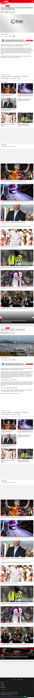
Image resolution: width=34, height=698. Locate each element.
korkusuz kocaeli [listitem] (13, 78)
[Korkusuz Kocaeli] (7, 1)
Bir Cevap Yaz (4, 144)
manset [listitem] (18, 78)
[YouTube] (21, 679)
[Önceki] (7, 4)
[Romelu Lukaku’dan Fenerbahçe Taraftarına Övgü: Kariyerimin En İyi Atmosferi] (25, 120)
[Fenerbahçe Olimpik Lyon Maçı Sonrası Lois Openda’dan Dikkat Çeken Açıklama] (17, 301)
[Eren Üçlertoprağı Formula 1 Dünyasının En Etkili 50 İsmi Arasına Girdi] (8, 105)
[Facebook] (13, 679)
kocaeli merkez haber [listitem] (17, 76)
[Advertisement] (17, 64)
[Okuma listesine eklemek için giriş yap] (14, 36)
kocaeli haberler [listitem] (9, 76)
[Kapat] (1, 689)
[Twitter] (16, 679)
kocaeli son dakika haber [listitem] (5, 78)
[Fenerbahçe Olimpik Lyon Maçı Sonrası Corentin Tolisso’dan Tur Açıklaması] (17, 280)
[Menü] (1, 1)
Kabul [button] (25, 696)
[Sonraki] (8, 4)
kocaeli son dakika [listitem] (25, 76)
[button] (32, 1)
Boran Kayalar (5, 11)
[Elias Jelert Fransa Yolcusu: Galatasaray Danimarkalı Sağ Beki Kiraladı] (8, 90)
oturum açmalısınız (12, 146)
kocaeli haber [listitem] (3, 76)
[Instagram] (18, 679)
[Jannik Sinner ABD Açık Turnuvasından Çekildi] (8, 120)
